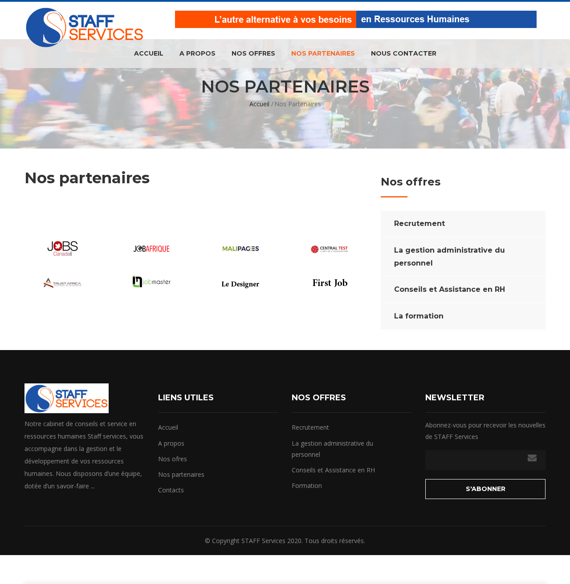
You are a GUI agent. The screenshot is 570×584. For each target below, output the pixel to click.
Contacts (171, 490)
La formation (419, 316)
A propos (197, 53)
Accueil (148, 53)
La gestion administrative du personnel (449, 256)
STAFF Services (263, 540)
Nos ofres (172, 459)
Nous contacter (403, 53)
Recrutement (419, 223)
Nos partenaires (323, 53)
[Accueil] (84, 21)
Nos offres (253, 53)
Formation (307, 485)
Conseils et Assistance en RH (449, 289)
